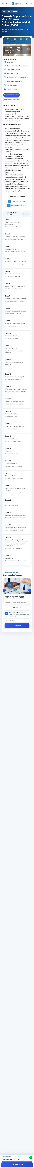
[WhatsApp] (31, 1158)
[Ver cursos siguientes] (30, 590)
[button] (11, 95)
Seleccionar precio (6, 1156)
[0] (27, 3)
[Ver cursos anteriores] (4, 590)
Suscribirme (17, 625)
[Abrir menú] (2, 3)
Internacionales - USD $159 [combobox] (11, 1159)
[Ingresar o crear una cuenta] (31, 3)
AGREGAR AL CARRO (17, 1164)
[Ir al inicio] (16, 3)
